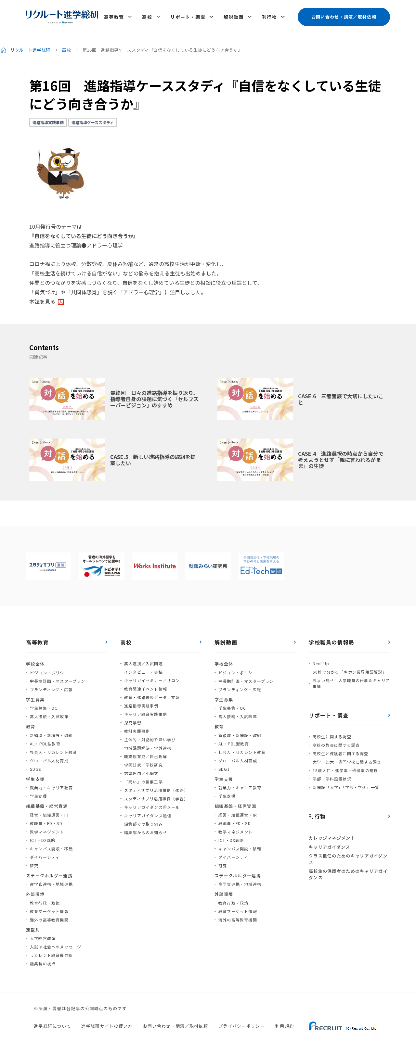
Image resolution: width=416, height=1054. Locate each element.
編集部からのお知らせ (145, 832)
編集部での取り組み (143, 824)
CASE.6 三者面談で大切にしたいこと (341, 399)
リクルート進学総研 (30, 50)
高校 (147, 17)
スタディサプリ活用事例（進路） (156, 790)
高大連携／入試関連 (143, 663)
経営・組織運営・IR (49, 815)
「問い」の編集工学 (143, 781)
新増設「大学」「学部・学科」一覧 (346, 787)
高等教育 (114, 17)
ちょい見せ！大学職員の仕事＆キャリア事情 (351, 683)
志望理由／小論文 (141, 773)
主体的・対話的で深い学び (150, 739)
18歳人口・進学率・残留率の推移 (345, 770)
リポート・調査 (187, 17)
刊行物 (269, 17)
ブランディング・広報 (51, 689)
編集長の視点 (43, 963)
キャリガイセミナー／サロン (152, 680)
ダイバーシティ (44, 857)
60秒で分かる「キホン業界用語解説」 (350, 672)
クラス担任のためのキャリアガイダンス (348, 859)
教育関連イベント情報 (145, 689)
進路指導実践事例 (48, 122)
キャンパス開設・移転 (51, 848)
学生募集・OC (44, 708)
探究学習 (132, 722)
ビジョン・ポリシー (49, 672)
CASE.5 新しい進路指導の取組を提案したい (153, 460)
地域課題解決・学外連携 (147, 748)
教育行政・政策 (45, 903)
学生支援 (38, 796)
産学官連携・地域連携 (51, 884)
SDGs (35, 769)
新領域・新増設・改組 (51, 735)
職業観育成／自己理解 (145, 756)
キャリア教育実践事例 (145, 714)
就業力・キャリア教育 (51, 787)
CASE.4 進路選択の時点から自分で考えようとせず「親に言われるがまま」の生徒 (341, 460)
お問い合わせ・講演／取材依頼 (343, 17)
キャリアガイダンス (329, 847)
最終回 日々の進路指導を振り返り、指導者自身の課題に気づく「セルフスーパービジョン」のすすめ (154, 399)
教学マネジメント (47, 831)
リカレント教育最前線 (51, 955)
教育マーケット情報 (49, 911)
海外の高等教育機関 (49, 919)
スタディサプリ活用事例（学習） (156, 798)
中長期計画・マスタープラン (57, 681)
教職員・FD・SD (46, 823)
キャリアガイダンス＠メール (152, 807)
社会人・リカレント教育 (53, 752)
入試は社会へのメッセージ (55, 946)
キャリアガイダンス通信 (147, 815)
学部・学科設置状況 (332, 778)
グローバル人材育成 (49, 760)
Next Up (321, 663)
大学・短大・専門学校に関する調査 (347, 762)
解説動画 (234, 17)
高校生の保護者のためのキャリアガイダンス (348, 874)
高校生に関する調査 (332, 736)
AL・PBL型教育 (45, 743)
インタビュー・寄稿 (143, 672)
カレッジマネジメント (332, 838)
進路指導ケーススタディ (93, 122)
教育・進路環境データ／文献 (152, 697)
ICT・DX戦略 (43, 840)
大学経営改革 (43, 938)
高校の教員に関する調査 (336, 745)
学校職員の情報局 (332, 642)
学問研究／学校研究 (143, 765)
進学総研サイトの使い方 (106, 1026)
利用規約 (284, 1026)
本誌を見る (42, 301)
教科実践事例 (137, 731)
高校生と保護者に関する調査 (341, 753)
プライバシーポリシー (241, 1026)
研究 (34, 865)
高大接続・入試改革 (49, 716)
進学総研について (52, 1026)
